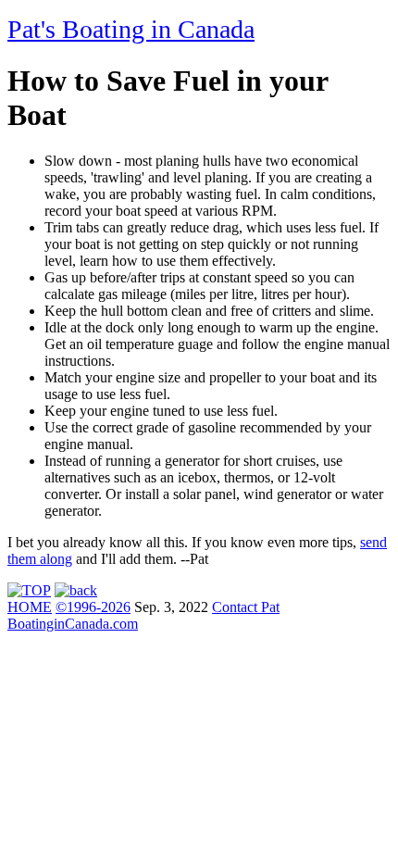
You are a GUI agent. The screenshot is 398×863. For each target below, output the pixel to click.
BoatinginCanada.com (72, 624)
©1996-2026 (93, 607)
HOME (29, 607)
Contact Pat (246, 607)
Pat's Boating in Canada (131, 29)
